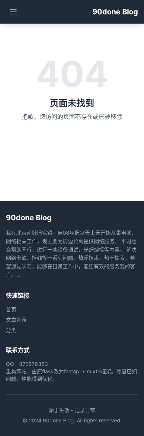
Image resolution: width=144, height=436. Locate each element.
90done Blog (115, 11)
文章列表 (16, 319)
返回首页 (72, 141)
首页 (11, 309)
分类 (11, 330)
